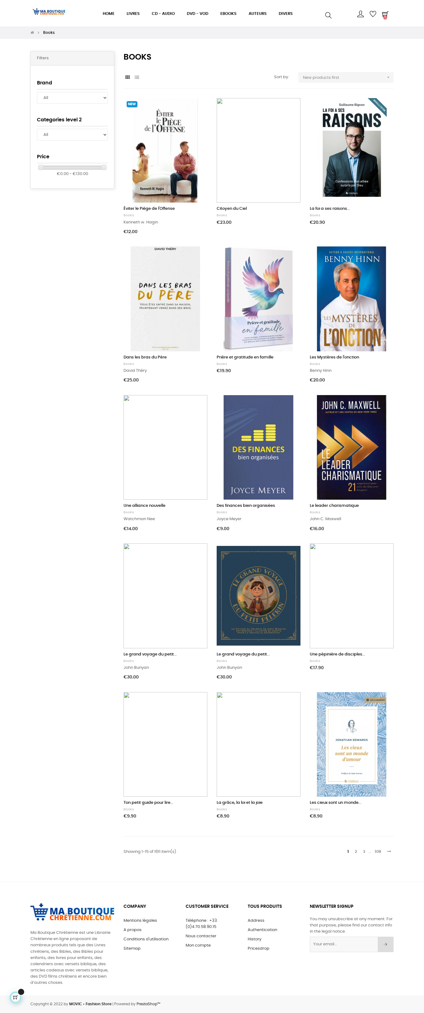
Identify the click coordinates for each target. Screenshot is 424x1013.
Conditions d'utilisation (146, 939)
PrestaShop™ (148, 1004)
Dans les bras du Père (145, 357)
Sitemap (132, 949)
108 (378, 852)
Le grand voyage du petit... (150, 654)
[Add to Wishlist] (196, 109)
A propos (133, 930)
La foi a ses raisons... (330, 209)
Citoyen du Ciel (232, 209)
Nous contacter (201, 936)
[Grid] (127, 78)
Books (129, 215)
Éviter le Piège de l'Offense (149, 209)
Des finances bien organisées (246, 506)
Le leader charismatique (334, 506)
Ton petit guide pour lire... (148, 803)
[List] (137, 78)
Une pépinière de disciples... (337, 654)
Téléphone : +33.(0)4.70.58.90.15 (202, 924)
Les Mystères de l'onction (334, 357)
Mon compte (198, 945)
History (254, 939)
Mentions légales (140, 921)
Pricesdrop (258, 949)
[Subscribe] (386, 944)
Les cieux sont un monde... (335, 803)
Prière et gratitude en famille (245, 357)
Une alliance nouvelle (144, 506)
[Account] (360, 14)
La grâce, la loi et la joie (240, 803)
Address (256, 921)
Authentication (262, 930)
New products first (347, 77)
